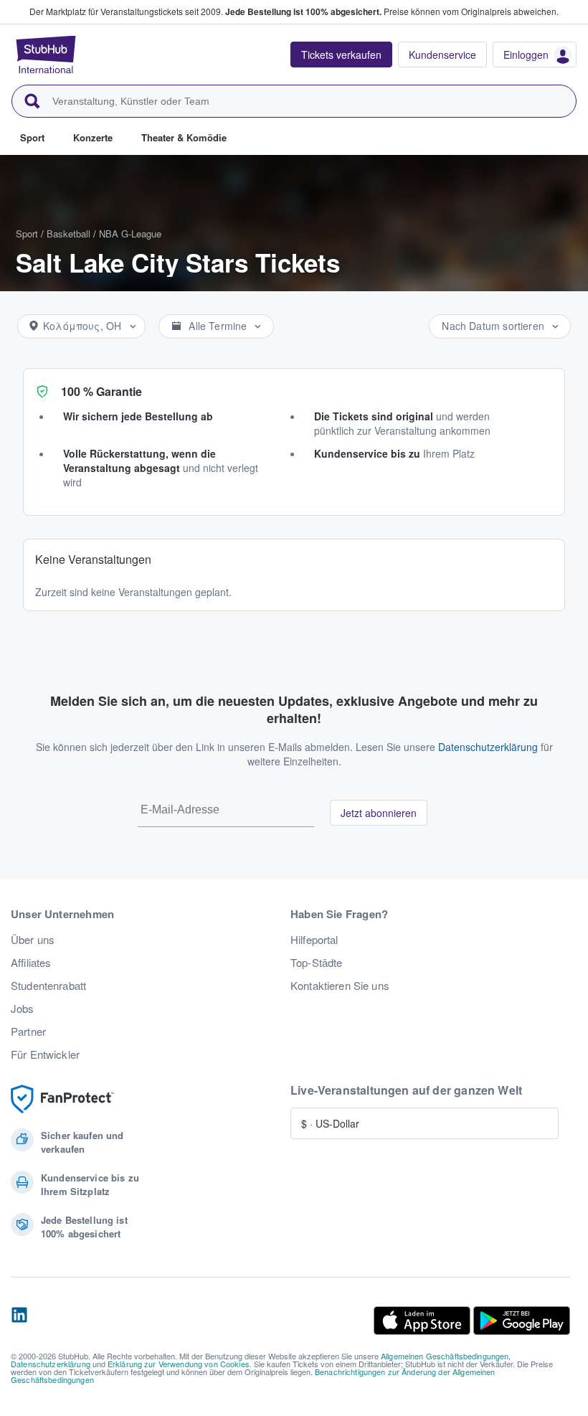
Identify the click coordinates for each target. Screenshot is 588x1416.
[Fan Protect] (62, 1099)
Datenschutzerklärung (488, 747)
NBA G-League (130, 233)
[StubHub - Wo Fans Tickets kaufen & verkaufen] (45, 54)
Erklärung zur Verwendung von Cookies (179, 1363)
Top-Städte (316, 962)
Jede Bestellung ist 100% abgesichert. (303, 11)
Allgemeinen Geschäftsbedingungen (444, 1355)
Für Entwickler (45, 1054)
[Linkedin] (19, 1320)
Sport (27, 233)
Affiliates (31, 962)
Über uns (32, 939)
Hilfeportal (314, 939)
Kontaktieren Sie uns (339, 985)
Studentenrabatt (48, 985)
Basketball (68, 233)
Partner (28, 1031)
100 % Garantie (101, 391)
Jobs (22, 1008)
